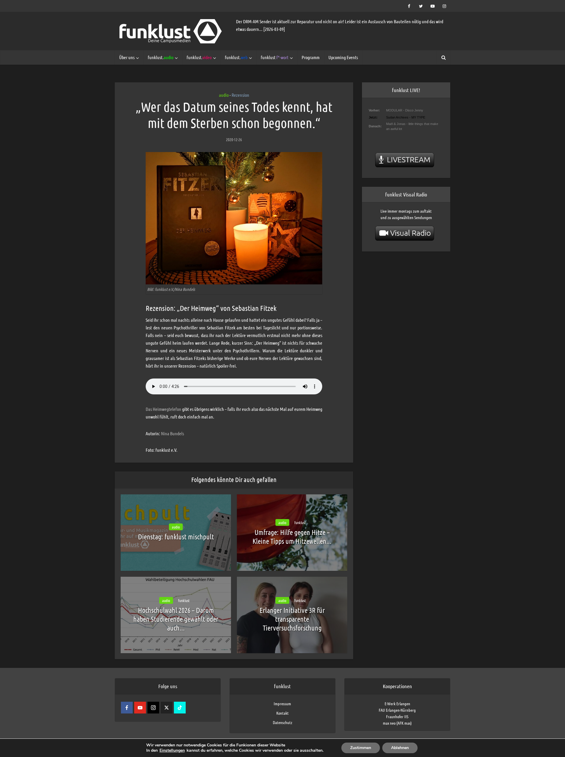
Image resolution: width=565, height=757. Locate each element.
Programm (311, 57)
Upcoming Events (343, 57)
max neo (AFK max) (397, 723)
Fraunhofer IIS (397, 716)
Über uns (126, 57)
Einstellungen (172, 750)
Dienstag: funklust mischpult (176, 536)
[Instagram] (153, 707)
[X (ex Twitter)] (166, 707)
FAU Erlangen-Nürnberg (397, 710)
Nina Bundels (172, 433)
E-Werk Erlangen (397, 703)
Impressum (282, 703)
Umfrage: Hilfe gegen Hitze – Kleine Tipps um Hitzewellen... (292, 536)
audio (224, 95)
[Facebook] (127, 707)
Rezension (240, 95)
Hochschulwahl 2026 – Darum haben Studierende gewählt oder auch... (175, 619)
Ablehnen (400, 748)
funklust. (160, 57)
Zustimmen (360, 748)
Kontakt (282, 713)
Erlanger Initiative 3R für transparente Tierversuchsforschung (292, 619)
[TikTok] (180, 707)
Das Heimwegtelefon (163, 409)
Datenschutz (282, 722)
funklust (274, 57)
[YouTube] (140, 707)
